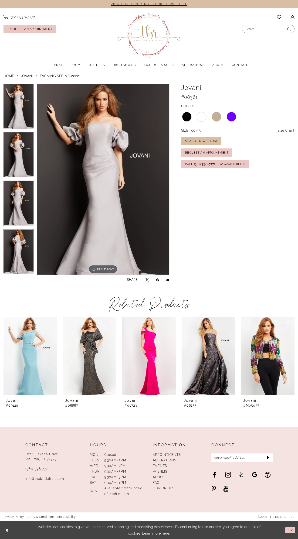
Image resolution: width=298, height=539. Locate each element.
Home (8, 76)
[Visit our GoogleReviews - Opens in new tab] (254, 474)
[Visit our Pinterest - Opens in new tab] (213, 488)
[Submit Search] (289, 29)
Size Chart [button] (286, 130)
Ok (290, 530)
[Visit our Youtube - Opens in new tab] (226, 488)
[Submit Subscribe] (268, 457)
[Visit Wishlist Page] (279, 17)
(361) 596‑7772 (37, 469)
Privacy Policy (13, 516)
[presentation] (30, 356)
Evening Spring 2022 (59, 76)
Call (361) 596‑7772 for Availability (215, 164)
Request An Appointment (207, 152)
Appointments (167, 455)
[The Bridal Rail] (149, 35)
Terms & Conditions (40, 516)
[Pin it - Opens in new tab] (157, 280)
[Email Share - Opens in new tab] (167, 280)
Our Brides (163, 488)
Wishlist (161, 471)
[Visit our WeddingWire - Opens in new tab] (267, 474)
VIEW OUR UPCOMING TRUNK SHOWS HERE (149, 4)
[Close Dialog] (7, 530)
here (165, 533)
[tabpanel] (18, 108)
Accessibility (66, 516)
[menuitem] (279, 17)
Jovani (26, 76)
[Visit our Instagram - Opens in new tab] (228, 474)
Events (160, 466)
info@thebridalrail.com (44, 479)
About (159, 477)
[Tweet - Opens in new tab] (147, 280)
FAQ (156, 482)
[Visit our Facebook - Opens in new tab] (214, 474)
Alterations (164, 460)
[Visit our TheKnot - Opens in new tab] (241, 474)
